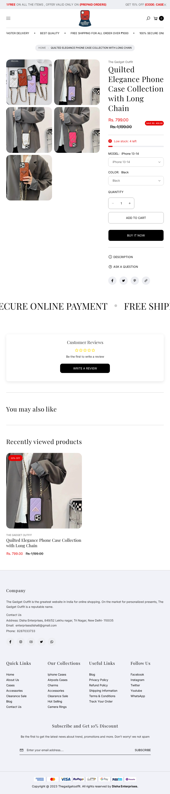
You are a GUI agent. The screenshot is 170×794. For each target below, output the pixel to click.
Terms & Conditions (102, 696)
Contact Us (13, 706)
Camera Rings (57, 706)
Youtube (136, 690)
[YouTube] (31, 642)
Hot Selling (55, 701)
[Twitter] (41, 642)
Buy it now (136, 235)
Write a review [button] (85, 368)
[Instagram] (21, 642)
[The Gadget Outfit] (85, 18)
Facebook (137, 674)
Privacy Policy (98, 680)
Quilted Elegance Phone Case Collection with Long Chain (43, 542)
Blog (9, 701)
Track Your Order (101, 701)
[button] (148, 18)
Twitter (135, 685)
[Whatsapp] (52, 642)
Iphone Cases (57, 674)
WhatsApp (138, 696)
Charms (53, 685)
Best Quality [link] (34, 33)
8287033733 (26, 631)
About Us (12, 680)
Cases (10, 685)
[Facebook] (10, 642)
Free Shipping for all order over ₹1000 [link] (84, 33)
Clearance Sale (16, 696)
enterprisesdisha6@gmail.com (36, 625)
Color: (118, 172)
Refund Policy (98, 685)
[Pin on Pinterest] (135, 280)
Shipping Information (103, 690)
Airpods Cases (57, 680)
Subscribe (143, 750)
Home (42, 47)
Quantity (116, 192)
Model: (123, 153)
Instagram (137, 680)
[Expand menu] (8, 18)
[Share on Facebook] (112, 280)
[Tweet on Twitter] (123, 280)
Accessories (14, 690)
